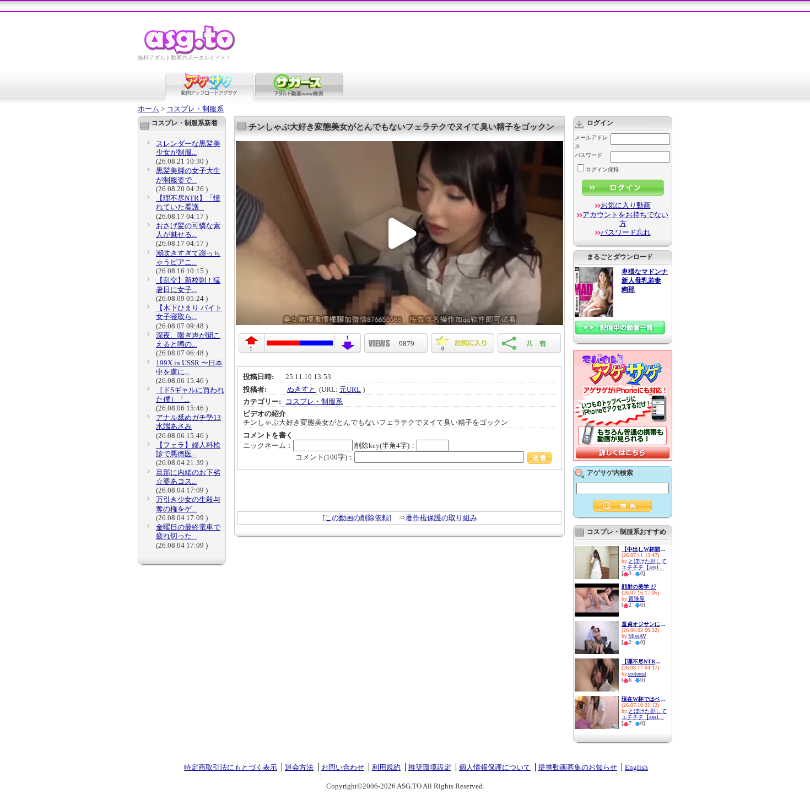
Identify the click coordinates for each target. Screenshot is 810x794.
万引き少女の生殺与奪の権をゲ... (188, 503)
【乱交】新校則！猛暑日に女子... (188, 284)
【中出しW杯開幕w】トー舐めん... (644, 549)
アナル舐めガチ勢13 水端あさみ (188, 421)
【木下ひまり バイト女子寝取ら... (189, 312)
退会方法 (299, 767)
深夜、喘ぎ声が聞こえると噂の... (188, 339)
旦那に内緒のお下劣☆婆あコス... (188, 476)
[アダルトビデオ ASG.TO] (190, 52)
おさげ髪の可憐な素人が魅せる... (188, 230)
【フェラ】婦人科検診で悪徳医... (188, 449)
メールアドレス (591, 141)
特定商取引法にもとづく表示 (230, 767)
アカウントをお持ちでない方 (625, 219)
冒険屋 (636, 599)
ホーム (148, 109)
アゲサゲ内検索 (610, 473)
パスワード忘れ (626, 232)
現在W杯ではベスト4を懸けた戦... (644, 699)
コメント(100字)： (324, 457)
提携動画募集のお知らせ (577, 767)
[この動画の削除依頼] (356, 518)
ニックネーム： (268, 445)
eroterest (637, 674)
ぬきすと (301, 389)
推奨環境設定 (429, 767)
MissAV (637, 636)
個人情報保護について (495, 767)
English (636, 767)
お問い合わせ (342, 767)
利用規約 (386, 767)
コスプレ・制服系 (195, 109)
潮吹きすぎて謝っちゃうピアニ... (188, 257)
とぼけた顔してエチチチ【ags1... (644, 564)
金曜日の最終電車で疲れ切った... (188, 531)
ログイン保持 (602, 169)
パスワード (588, 155)
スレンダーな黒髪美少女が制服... (188, 147)
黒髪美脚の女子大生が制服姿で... (188, 174)
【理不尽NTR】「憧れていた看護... (188, 202)
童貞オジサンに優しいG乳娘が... (644, 624)
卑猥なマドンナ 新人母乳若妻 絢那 (645, 281)
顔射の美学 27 (639, 587)
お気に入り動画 (626, 205)
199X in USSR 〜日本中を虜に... (189, 367)
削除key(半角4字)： (385, 445)
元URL (350, 389)
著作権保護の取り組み (441, 518)
